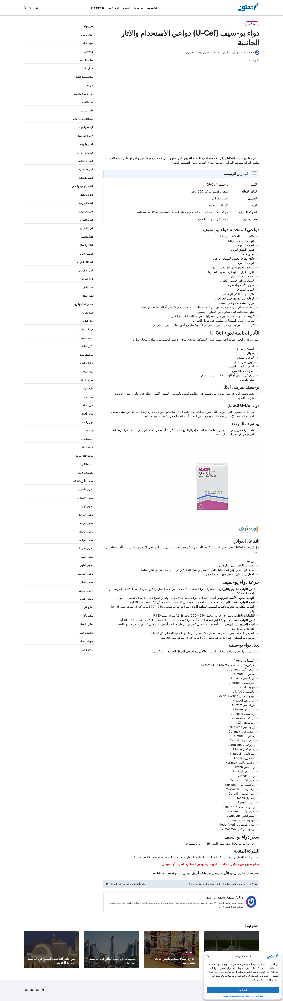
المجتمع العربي (86, 253)
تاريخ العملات (87, 278)
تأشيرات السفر (86, 270)
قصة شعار (88, 430)
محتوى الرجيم (86, 523)
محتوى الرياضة (86, 540)
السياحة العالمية (85, 161)
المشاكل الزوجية (85, 262)
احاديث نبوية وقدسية (83, 93)
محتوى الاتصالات (85, 497)
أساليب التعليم (86, 60)
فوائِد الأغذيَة (87, 413)
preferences (97, 7)
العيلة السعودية (86, 211)
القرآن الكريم (86, 236)
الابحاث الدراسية (85, 135)
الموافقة (243, 990)
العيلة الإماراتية (86, 203)
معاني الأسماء (86, 624)
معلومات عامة (86, 632)
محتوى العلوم (86, 565)
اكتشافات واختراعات (83, 118)
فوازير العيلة (87, 422)
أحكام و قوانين (86, 34)
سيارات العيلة (86, 363)
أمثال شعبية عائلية (84, 76)
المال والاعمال (86, 245)
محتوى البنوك (86, 506)
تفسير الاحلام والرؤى (83, 304)
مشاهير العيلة (86, 598)
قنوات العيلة (87, 447)
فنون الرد (88, 396)
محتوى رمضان (86, 590)
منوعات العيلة (86, 641)
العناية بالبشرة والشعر (82, 186)
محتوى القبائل (86, 582)
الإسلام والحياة (86, 127)
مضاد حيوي (191, 52)
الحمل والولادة (86, 144)
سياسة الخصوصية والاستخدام (233, 996)
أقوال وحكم (87, 68)
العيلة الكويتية (86, 220)
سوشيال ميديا (86, 354)
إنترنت (90, 85)
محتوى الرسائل (86, 531)
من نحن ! (138, 7)
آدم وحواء (88, 26)
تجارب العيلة (87, 287)
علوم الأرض (87, 388)
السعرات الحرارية (84, 152)
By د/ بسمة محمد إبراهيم (243, 52)
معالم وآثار (88, 615)
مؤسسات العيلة (85, 472)
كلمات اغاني (87, 464)
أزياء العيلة (88, 51)
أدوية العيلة (252, 23)
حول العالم (88, 321)
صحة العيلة (88, 371)
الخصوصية (152, 7)
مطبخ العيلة (87, 607)
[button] (208, 956)
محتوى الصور (86, 556)
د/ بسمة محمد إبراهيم (222, 897)
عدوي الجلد (203, 52)
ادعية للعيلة (87, 102)
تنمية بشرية (87, 312)
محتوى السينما (86, 548)
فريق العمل (113, 7)
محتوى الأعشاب (85, 489)
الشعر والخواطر (85, 177)
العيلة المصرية (86, 228)
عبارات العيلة (87, 380)
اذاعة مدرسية (86, 110)
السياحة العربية (86, 169)
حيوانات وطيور (86, 329)
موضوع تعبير (87, 649)
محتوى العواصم (85, 573)
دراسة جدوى (87, 337)
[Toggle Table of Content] (253, 173)
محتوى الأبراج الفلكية (83, 481)
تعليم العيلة (88, 295)
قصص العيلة (87, 438)
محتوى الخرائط (86, 514)
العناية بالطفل (86, 194)
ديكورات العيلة (86, 346)
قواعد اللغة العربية (84, 455)
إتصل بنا (126, 7)
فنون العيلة (88, 405)
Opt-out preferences (254, 996)
